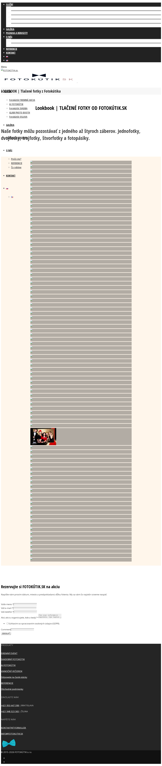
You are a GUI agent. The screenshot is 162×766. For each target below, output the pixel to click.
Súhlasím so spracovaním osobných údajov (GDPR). (34, 623)
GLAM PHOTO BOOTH (21, 21)
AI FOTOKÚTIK (18, 12)
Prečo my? (16, 159)
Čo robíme (16, 45)
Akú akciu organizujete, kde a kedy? (19, 617)
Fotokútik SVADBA (20, 17)
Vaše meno (7, 604)
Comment (6, 629)
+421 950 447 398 (10, 705)
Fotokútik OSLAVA (20, 25)
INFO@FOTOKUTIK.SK (12, 733)
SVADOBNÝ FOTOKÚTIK (13, 659)
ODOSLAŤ (6, 633)
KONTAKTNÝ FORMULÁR (13, 727)
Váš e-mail (7, 608)
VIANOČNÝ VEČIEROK (11, 671)
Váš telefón (7, 611)
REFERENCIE (16, 163)
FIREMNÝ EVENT (9, 653)
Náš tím (15, 41)
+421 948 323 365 (10, 711)
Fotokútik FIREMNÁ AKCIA (24, 8)
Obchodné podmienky (12, 689)
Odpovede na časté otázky (14, 677)
